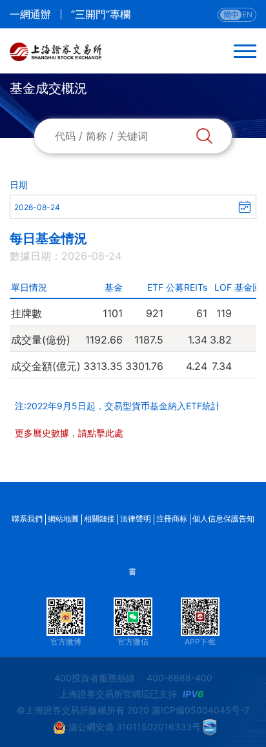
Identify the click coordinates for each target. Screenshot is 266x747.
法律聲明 (135, 518)
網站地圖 (63, 518)
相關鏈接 (99, 518)
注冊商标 (171, 518)
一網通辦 (30, 14)
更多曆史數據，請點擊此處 (69, 432)
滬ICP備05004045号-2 (200, 709)
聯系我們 (27, 518)
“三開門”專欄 (100, 14)
